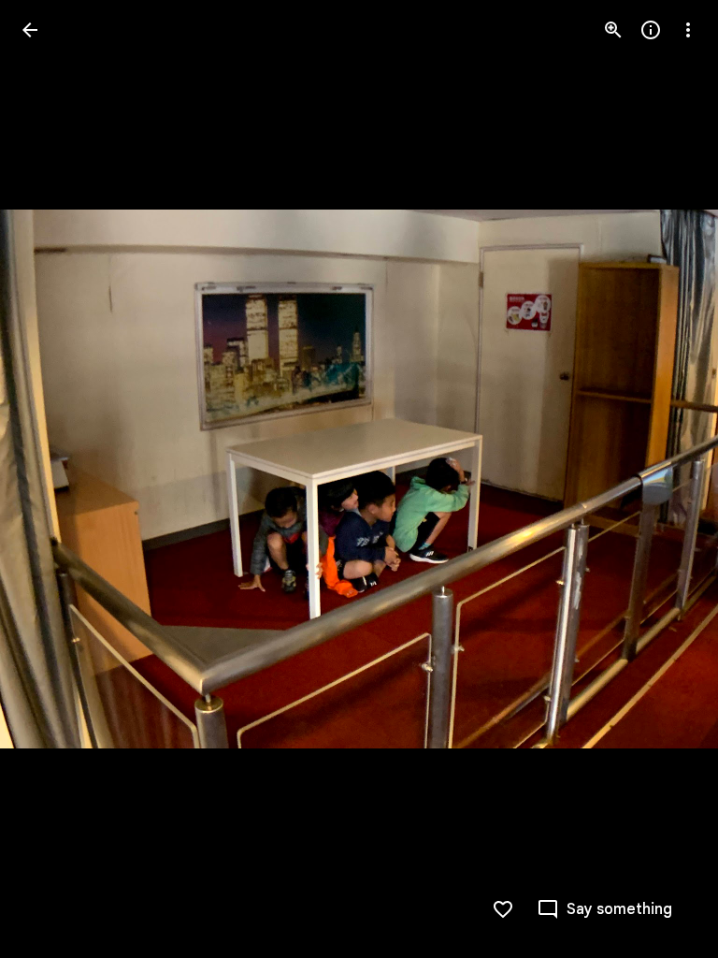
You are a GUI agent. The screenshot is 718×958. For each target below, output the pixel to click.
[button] (52, 479)
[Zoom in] (613, 30)
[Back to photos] (29, 29)
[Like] (503, 909)
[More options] (688, 30)
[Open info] (650, 30)
